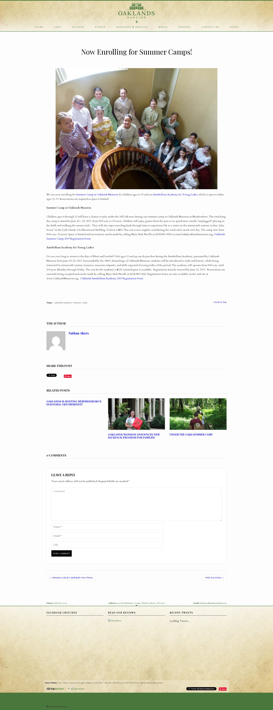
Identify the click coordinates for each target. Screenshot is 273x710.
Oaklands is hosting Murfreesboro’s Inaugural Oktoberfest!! (73, 403)
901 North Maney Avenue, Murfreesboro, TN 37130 (141, 603)
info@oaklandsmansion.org (213, 603)
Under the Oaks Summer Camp (191, 434)
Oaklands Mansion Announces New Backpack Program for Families (134, 436)
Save (224, 689)
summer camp (80, 302)
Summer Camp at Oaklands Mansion (97, 194)
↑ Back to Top (220, 302)
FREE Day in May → (214, 577)
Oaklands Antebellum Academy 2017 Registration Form (111, 278)
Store (234, 27)
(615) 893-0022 (60, 603)
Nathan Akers (79, 333)
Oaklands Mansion (63, 302)
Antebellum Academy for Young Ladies (175, 194)
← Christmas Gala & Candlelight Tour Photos (71, 577)
